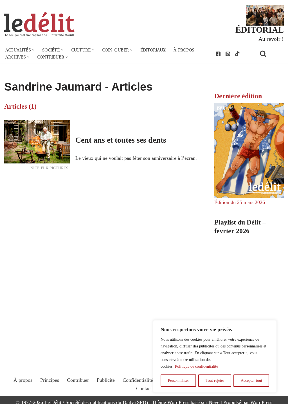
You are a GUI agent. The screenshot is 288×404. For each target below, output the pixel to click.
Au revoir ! (271, 39)
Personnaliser (178, 380)
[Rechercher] (270, 53)
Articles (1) (20, 106)
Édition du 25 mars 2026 (239, 202)
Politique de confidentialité (196, 366)
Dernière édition (238, 96)
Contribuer (78, 380)
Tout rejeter (215, 380)
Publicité (106, 380)
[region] (215, 356)
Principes (49, 380)
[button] (33, 50)
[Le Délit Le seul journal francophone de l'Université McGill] (39, 24)
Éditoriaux (153, 50)
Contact (144, 388)
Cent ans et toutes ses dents (120, 140)
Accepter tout (251, 380)
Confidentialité (138, 380)
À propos (184, 50)
